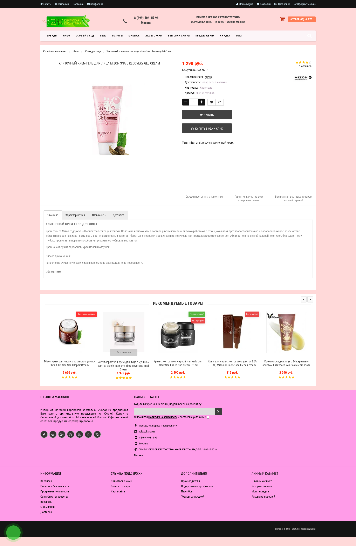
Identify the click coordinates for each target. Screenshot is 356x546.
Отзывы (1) (98, 215)
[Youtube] (79, 434)
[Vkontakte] (53, 434)
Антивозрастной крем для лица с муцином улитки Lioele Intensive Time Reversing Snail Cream (123, 365)
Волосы (117, 35)
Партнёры (187, 491)
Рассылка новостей (263, 496)
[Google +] (62, 434)
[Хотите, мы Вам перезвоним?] (13, 532)
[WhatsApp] (88, 434)
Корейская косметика (55, 51)
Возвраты (46, 4)
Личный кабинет (262, 481)
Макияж (134, 35)
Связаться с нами (121, 481)
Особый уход (85, 35)
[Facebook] (44, 434)
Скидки (225, 35)
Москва (146, 23)
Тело (103, 35)
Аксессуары (153, 35)
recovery (207, 142)
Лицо (66, 35)
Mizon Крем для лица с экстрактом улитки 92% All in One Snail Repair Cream (69, 363)
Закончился (124, 352)
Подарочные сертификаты (197, 486)
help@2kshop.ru (147, 431)
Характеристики (75, 215)
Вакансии (46, 481)
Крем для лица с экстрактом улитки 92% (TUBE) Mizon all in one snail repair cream (232, 363)
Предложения (205, 35)
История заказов (262, 486)
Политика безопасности (54, 486)
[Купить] (60, 356)
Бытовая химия (179, 35)
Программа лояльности (54, 491)
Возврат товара (120, 486)
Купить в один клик (208, 128)
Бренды (52, 35)
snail (198, 142)
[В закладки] (211, 102)
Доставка (78, 4)
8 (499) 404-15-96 (146, 18)
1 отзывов (305, 66)
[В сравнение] (219, 102)
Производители (190, 481)
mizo (191, 142)
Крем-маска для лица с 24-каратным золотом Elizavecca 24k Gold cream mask (286, 363)
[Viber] (97, 434)
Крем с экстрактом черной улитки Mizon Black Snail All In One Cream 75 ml (177, 363)
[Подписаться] (218, 411)
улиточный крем (223, 142)
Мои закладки (260, 491)
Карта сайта (118, 491)
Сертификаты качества (54, 496)
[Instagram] (70, 434)
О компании (62, 4)
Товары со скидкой (192, 496)
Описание (52, 215)
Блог (239, 35)
